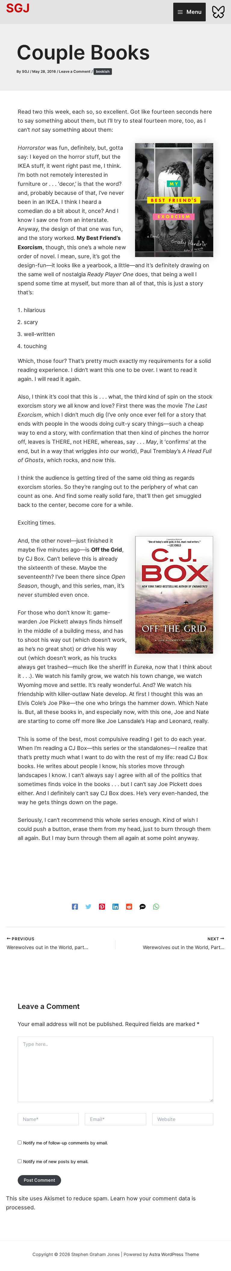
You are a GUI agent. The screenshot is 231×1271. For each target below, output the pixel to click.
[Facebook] (75, 906)
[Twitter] (88, 906)
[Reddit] (129, 906)
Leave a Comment (75, 71)
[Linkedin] (115, 906)
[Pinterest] (102, 906)
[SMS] (143, 906)
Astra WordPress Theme (174, 1254)
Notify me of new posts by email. (55, 1161)
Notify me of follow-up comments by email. (65, 1142)
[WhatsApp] (156, 906)
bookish (102, 71)
